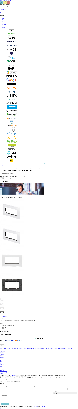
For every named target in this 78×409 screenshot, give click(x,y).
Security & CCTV (4, 18)
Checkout (1, 362)
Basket (1, 361)
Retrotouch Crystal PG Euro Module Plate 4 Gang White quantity (8, 176)
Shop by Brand (2, 363)
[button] (2, 15)
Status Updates (2, 373)
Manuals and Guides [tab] (4, 316)
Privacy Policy (2, 352)
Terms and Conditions (3, 353)
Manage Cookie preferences (3, 0)
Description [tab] (3, 315)
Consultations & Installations (3, 371)
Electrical (3, 26)
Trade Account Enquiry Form (4, 372)
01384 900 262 (2, 344)
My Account (1, 360)
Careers (1, 355)
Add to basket (2, 177)
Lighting (3, 20)
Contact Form (2, 370)
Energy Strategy (2, 357)
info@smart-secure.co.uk (3, 345)
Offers (2, 165)
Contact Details (2, 369)
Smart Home (3, 17)
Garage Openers (4, 25)
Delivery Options (2, 354)
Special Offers (2, 364)
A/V (2, 19)
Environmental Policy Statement (4, 356)
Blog (2, 166)
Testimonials (1, 366)
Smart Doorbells (4, 24)
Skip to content (9, 0)
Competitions (1, 365)
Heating (3, 21)
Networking (3, 27)
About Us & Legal (2, 351)
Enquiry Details (36, 406)
